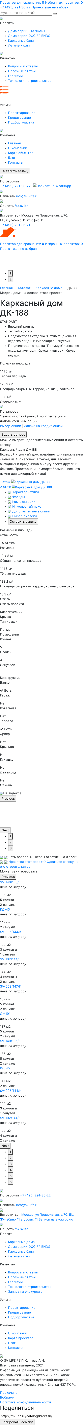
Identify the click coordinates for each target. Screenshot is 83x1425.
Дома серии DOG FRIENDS (29, 36)
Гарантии (15, 76)
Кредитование (19, 117)
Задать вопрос (13, 434)
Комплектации (23, 502)
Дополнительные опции (30, 511)
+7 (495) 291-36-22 (15, 186)
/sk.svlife (21, 206)
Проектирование (21, 113)
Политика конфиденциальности (25, 1402)
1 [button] (10, 273)
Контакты (15, 162)
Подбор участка (21, 122)
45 (5, 909)
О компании (17, 148)
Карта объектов (20, 153)
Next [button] (5, 830)
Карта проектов (20, 1338)
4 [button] (11, 1170)
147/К (10, 986)
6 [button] (11, 1182)
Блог (12, 158)
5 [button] (11, 1176)
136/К (10, 882)
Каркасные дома (49, 288)
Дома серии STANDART (26, 31)
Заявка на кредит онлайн (44, 426)
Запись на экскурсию (56, 1219)
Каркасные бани (21, 40)
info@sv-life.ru (27, 196)
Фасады (18, 497)
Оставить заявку (15, 171)
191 (5, 1014)
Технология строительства (29, 81)
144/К (10, 932)
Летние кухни (19, 45)
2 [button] (11, 279)
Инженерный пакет (27, 506)
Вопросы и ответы (23, 66)
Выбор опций (10, 426)
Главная (14, 143)
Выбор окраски (24, 516)
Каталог (24, 288)
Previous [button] (8, 799)
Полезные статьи (22, 71)
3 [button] (11, 848)
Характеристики (25, 492)
